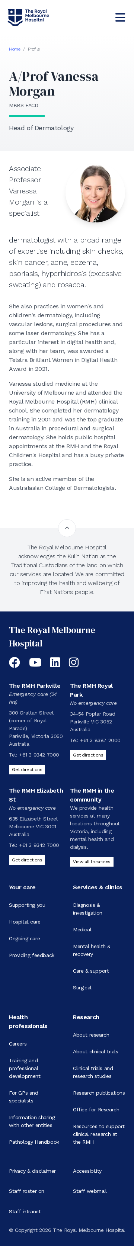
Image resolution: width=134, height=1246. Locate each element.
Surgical (82, 987)
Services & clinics (97, 887)
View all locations (92, 861)
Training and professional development (25, 1068)
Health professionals (28, 1022)
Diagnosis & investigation (87, 909)
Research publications (99, 1093)
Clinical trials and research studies (93, 1072)
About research (91, 1035)
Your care (22, 887)
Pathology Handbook (34, 1142)
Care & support (91, 971)
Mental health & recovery (92, 950)
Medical (82, 929)
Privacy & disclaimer (32, 1171)
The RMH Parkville (34, 685)
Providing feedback (31, 955)
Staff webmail (90, 1191)
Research (86, 1017)
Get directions (27, 769)
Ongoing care (24, 938)
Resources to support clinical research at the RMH (99, 1134)
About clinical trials (95, 1051)
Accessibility (87, 1171)
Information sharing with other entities (32, 1121)
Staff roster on (26, 1191)
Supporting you (27, 905)
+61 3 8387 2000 (100, 740)
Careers (17, 1044)
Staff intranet (25, 1211)
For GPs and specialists (23, 1097)
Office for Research (96, 1109)
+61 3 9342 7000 (39, 755)
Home (14, 49)
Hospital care (25, 922)
